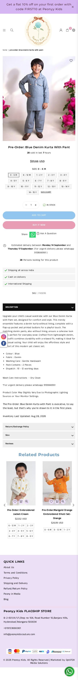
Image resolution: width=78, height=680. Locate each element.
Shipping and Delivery (16, 583)
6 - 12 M (27, 175)
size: (39, 169)
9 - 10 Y (11, 186)
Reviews (9, 443)
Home (5, 50)
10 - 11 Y (24, 186)
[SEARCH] (12, 30)
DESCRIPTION (11, 307)
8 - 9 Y (63, 180)
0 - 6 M (13, 175)
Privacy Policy (11, 578)
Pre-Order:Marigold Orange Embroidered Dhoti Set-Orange (57, 514)
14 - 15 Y (33, 192)
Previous (5, 98)
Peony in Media (12, 594)
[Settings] (73, 30)
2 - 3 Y (51, 175)
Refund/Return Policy (15, 588)
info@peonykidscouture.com (19, 634)
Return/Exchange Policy (17, 426)
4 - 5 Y (14, 180)
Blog (6, 599)
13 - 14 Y (65, 186)
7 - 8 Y (50, 180)
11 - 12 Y (38, 186)
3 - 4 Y (63, 175)
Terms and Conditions (15, 573)
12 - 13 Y (52, 186)
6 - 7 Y (38, 180)
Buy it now (39, 225)
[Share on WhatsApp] (32, 235)
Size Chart (46, 192)
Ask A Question (47, 233)
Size (7, 435)
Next (72, 98)
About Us (9, 567)
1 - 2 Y (39, 175)
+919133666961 (12, 628)
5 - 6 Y (26, 180)
